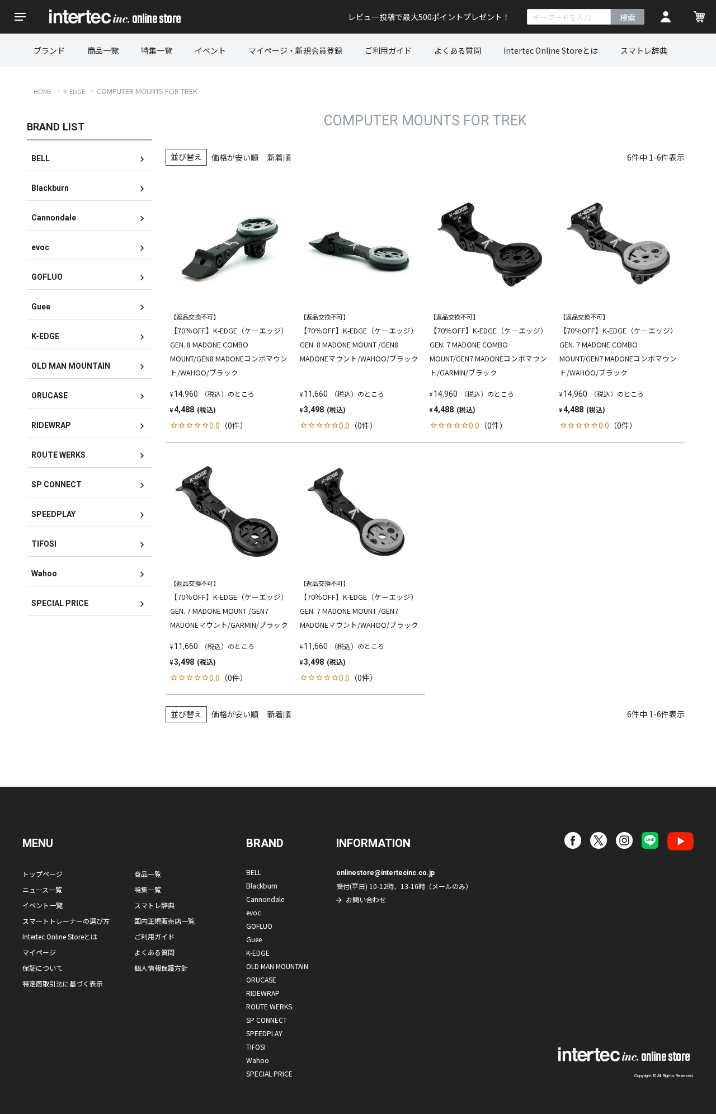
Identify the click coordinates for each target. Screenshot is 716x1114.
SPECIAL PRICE (59, 603)
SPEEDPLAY (53, 514)
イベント (210, 50)
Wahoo (44, 573)
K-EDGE (74, 91)
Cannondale (53, 217)
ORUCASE (49, 395)
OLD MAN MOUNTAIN (70, 365)
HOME (42, 91)
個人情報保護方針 (161, 967)
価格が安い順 (234, 157)
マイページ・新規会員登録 (295, 50)
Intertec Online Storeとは (550, 50)
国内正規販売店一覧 (164, 920)
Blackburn (50, 188)
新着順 (279, 157)
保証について (42, 967)
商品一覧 (103, 50)
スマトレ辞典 (643, 50)
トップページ (42, 873)
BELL (40, 158)
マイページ (39, 952)
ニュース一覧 (42, 889)
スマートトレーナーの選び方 (66, 920)
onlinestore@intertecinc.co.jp (385, 873)
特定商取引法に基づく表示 (62, 983)
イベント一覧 (42, 905)
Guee (40, 306)
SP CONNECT (56, 484)
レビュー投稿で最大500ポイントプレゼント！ (429, 16)
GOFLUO (47, 276)
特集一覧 (156, 50)
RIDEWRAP (51, 425)
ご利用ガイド (388, 50)
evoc (40, 247)
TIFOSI (43, 543)
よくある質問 (457, 50)
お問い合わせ (366, 899)
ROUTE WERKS (58, 454)
